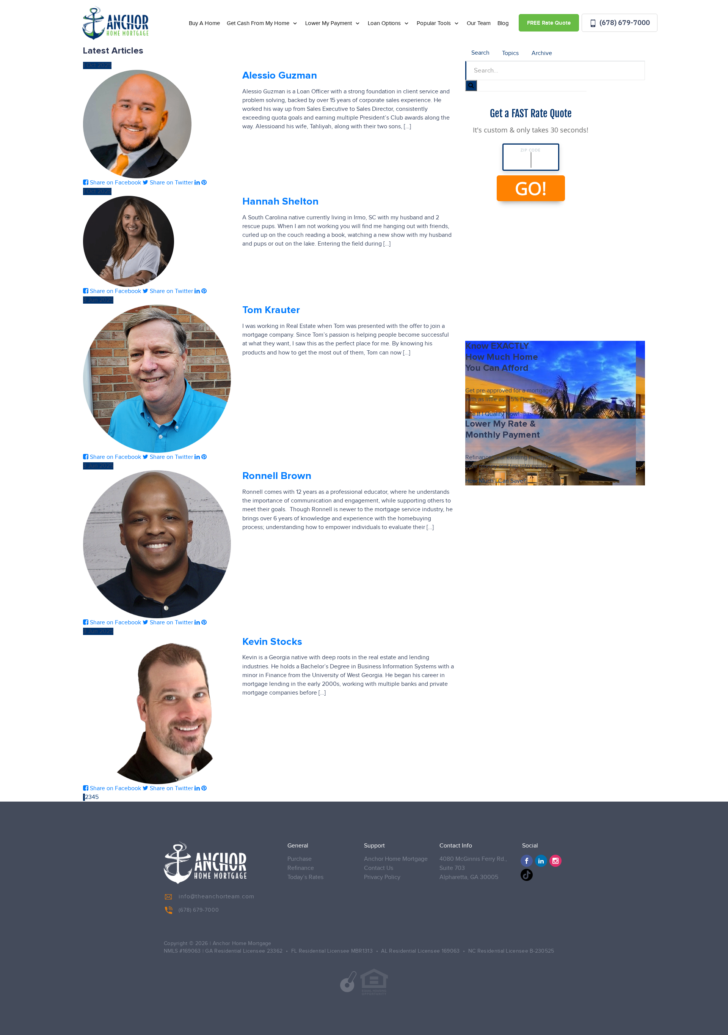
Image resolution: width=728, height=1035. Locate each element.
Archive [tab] (542, 53)
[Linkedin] (541, 861)
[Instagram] (555, 861)
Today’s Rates (305, 877)
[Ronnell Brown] (157, 544)
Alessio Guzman (279, 76)
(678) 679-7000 (624, 22)
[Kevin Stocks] (157, 710)
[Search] (471, 85)
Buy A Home (204, 23)
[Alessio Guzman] (137, 124)
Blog (503, 23)
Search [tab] (480, 53)
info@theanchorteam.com (216, 896)
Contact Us (378, 868)
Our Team (479, 23)
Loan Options (385, 23)
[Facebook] (527, 861)
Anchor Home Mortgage (396, 859)
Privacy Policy (382, 877)
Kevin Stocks (272, 642)
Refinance (300, 868)
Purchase (299, 859)
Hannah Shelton (280, 202)
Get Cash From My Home (259, 23)
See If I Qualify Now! (492, 414)
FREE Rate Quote (549, 23)
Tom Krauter (271, 310)
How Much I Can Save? (495, 481)
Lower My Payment (329, 23)
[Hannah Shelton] (128, 241)
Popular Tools (434, 23)
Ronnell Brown (276, 476)
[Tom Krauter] (157, 378)
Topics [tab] (510, 53)
